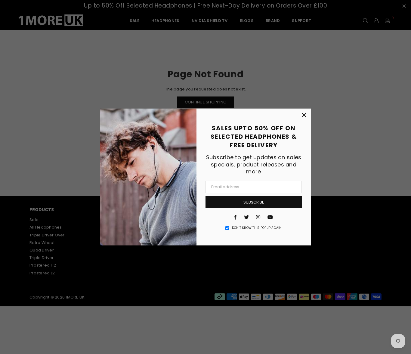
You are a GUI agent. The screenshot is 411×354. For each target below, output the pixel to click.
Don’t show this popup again (257, 228)
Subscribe (253, 202)
